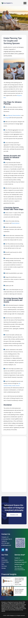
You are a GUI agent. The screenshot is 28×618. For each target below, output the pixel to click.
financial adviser (15, 223)
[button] (25, 3)
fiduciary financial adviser (14, 115)
